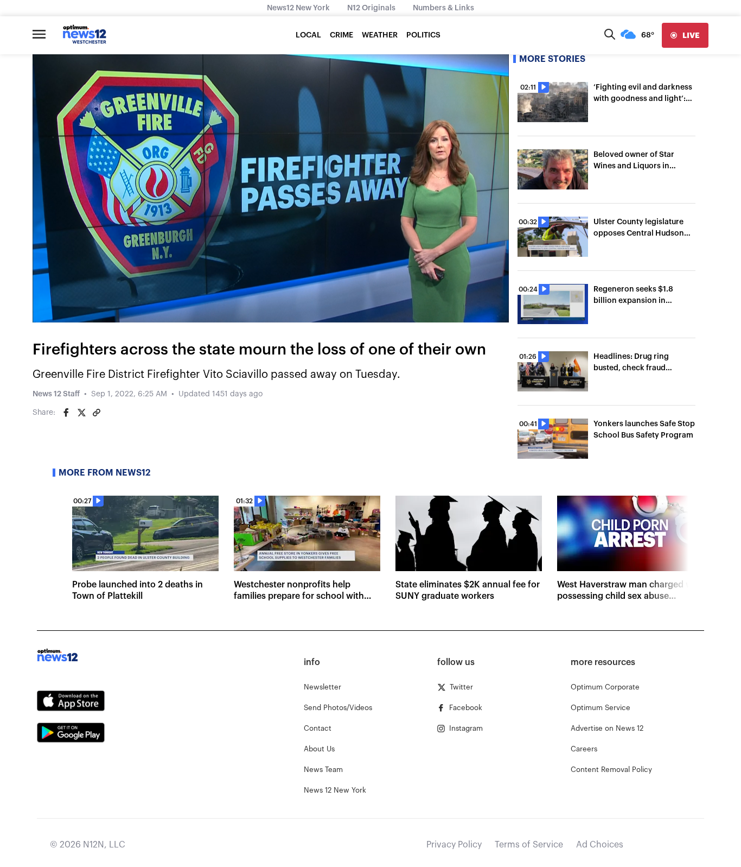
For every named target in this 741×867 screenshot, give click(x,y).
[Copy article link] (96, 412)
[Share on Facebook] (66, 412)
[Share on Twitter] (81, 412)
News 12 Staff (56, 394)
